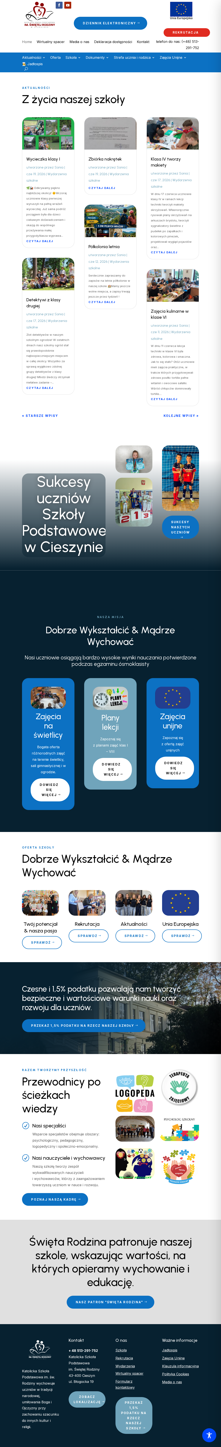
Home (27, 42)
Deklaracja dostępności (113, 42)
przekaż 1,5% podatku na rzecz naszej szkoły (82, 1025)
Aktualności (31, 58)
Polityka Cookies (175, 1374)
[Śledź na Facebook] (59, 5)
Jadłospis (169, 1350)
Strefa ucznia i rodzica (132, 58)
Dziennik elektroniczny (109, 23)
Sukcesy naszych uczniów (180, 527)
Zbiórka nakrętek (105, 159)
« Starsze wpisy (40, 415)
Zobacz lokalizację (87, 1399)
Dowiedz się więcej (49, 790)
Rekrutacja (124, 1358)
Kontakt (143, 42)
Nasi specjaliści (49, 1125)
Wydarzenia (125, 1366)
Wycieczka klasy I (43, 159)
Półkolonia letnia (104, 246)
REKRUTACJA (186, 32)
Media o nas (79, 42)
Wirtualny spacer (51, 42)
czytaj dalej (39, 241)
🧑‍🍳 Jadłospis (32, 64)
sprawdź (41, 942)
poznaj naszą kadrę (54, 1199)
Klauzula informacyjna (180, 1366)
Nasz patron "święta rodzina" (109, 1302)
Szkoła (71, 58)
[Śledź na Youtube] (67, 5)
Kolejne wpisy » (181, 415)
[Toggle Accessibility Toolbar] (209, 1435)
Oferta (55, 58)
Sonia (59, 167)
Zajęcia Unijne (171, 58)
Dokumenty (95, 58)
